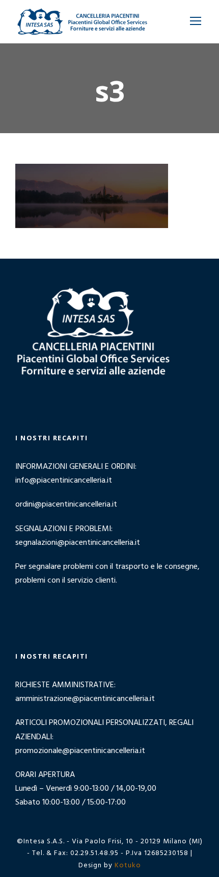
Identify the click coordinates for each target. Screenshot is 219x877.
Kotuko (128, 865)
